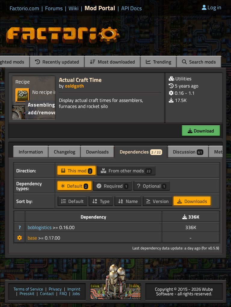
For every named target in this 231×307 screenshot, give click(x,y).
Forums (54, 8)
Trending (161, 61)
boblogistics (40, 227)
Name (131, 201)
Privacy (55, 289)
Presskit (27, 294)
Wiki (74, 8)
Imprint (73, 289)
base (33, 237)
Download (203, 130)
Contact (47, 294)
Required (115, 185)
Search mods (202, 61)
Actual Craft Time (80, 79)
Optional (153, 185)
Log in (214, 7)
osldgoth (74, 85)
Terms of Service (28, 289)
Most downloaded (116, 61)
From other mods (129, 170)
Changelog (64, 151)
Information (31, 151)
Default (76, 185)
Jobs (76, 294)
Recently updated (60, 61)
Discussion (187, 151)
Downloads (97, 151)
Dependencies (140, 151)
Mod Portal (100, 8)
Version (160, 201)
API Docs (131, 8)
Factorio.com (24, 8)
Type (104, 201)
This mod (78, 170)
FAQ (63, 294)
